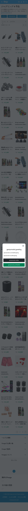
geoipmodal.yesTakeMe (14, 265)
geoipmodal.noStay (14, 260)
